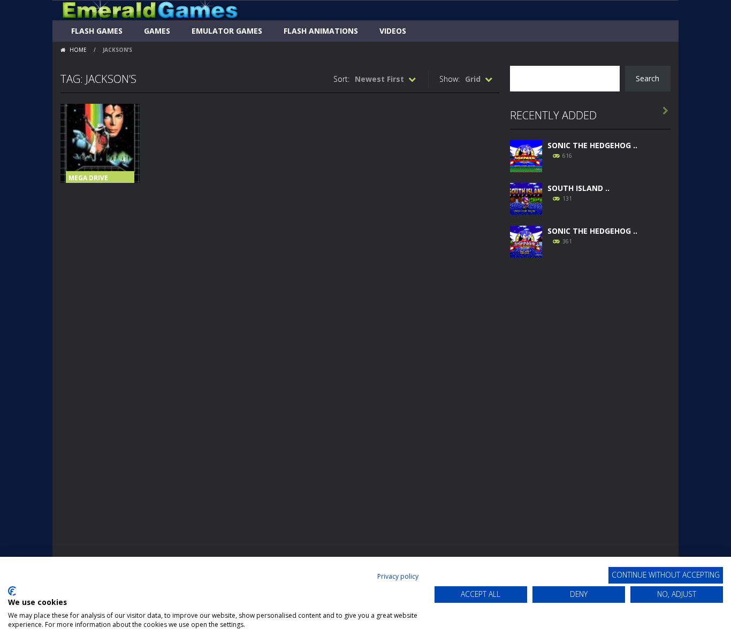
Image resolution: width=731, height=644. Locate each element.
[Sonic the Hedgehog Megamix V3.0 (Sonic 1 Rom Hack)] (526, 155)
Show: (449, 79)
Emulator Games (227, 31)
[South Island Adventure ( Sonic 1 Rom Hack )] (526, 198)
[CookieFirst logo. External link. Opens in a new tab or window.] (12, 591)
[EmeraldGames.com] (150, 9)
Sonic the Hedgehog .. (592, 145)
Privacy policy (397, 576)
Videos (392, 31)
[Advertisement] (590, 429)
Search (647, 78)
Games (157, 31)
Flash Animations (321, 31)
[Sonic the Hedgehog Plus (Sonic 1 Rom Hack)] (526, 240)
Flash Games (97, 31)
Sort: (341, 79)
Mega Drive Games (88, 181)
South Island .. (578, 188)
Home (78, 49)
